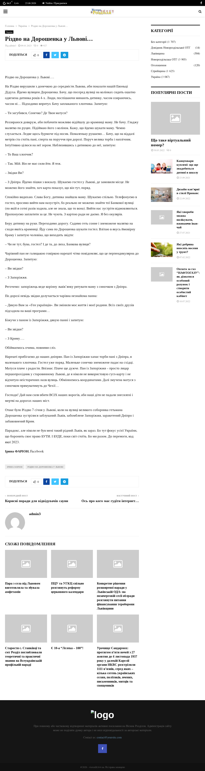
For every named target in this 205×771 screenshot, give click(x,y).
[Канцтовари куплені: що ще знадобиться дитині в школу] (162, 166)
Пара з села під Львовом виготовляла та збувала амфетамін (22, 588)
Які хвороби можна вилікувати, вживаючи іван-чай (187, 219)
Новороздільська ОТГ (164, 59)
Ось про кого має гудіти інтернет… (110, 501)
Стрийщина (158, 71)
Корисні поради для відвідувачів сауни (36, 501)
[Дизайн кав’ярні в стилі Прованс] (162, 194)
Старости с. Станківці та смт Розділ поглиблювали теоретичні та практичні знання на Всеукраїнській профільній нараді (23, 656)
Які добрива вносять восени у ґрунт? (187, 248)
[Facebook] (102, 748)
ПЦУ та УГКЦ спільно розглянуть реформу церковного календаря (67, 588)
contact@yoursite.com (109, 737)
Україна (9, 32)
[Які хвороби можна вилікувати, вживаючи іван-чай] (162, 217)
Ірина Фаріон (14, 466)
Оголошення (158, 65)
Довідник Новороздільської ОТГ (170, 47)
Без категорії (158, 42)
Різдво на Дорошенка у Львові (45, 466)
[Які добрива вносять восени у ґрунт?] (162, 250)
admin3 (12, 45)
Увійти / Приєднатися (56, 3)
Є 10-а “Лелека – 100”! (67, 648)
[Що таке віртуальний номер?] (175, 118)
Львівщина (157, 53)
